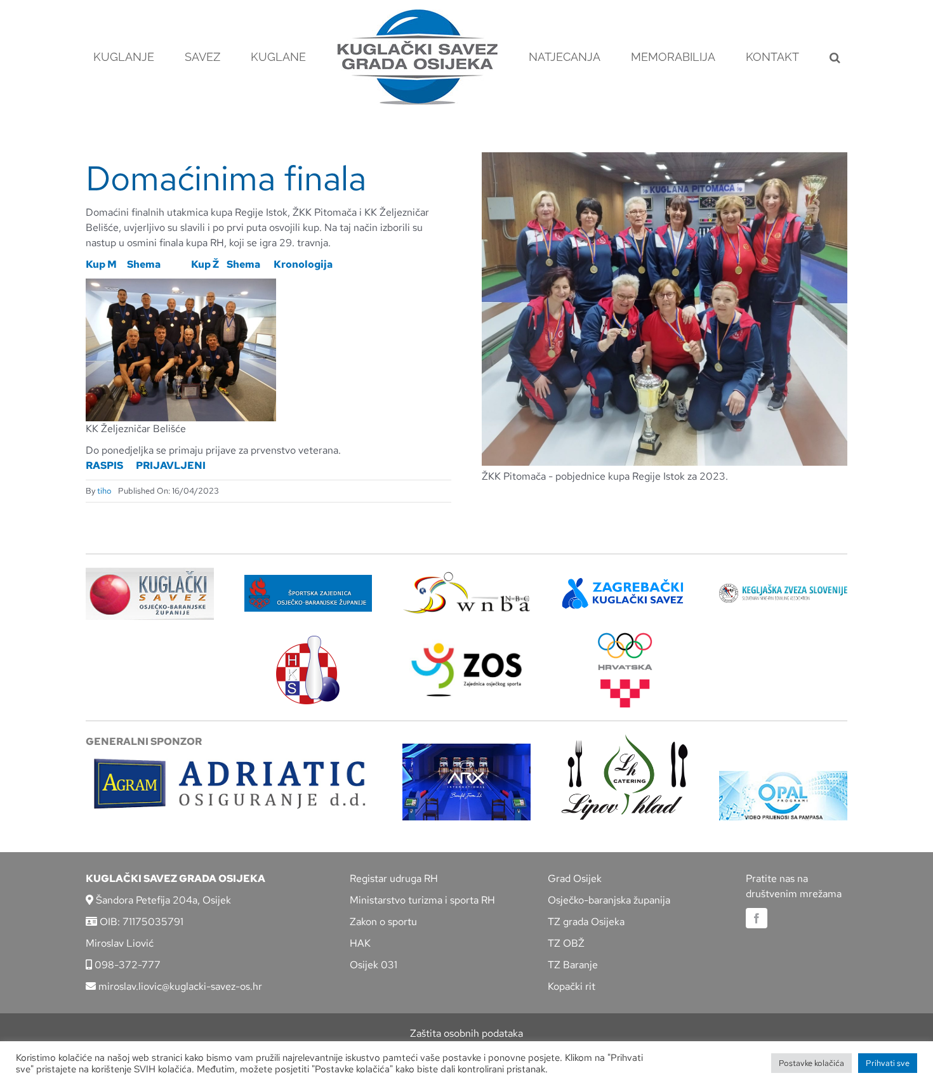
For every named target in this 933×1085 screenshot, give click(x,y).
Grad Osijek (575, 878)
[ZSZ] (308, 579)
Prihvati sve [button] (888, 1063)
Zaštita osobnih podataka (466, 1033)
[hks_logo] (308, 640)
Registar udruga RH (394, 878)
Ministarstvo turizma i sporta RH (422, 900)
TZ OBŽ (566, 943)
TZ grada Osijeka (586, 921)
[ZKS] (625, 581)
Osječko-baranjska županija (609, 900)
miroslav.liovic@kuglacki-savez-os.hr (179, 986)
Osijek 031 (373, 964)
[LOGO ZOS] (466, 644)
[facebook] (756, 918)
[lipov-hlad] (625, 739)
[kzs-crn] (783, 588)
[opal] (783, 775)
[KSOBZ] (150, 572)
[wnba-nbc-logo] (466, 576)
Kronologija (303, 264)
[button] (776, 57)
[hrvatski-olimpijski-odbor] (625, 637)
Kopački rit (571, 986)
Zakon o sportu (383, 921)
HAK (360, 943)
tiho (104, 490)
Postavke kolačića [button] (811, 1063)
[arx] (466, 748)
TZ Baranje (573, 964)
